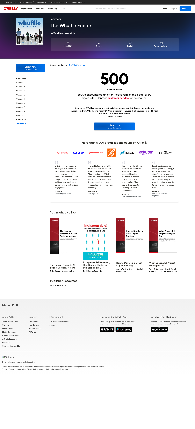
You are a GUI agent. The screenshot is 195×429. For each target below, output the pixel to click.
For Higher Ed (41, 2)
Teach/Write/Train (10, 321)
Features (40, 8)
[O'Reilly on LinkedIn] (13, 305)
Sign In (174, 8)
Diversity (5, 342)
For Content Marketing (74, 2)
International (56, 317)
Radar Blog (52, 8)
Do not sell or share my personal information (18, 362)
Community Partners (10, 335)
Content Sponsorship (11, 346)
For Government (26, 2)
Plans (165, 8)
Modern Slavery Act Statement (56, 369)
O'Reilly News (7, 328)
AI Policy (32, 332)
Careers (5, 325)
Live (63, 8)
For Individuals (56, 2)
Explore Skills (26, 8)
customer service (118, 98)
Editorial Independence (35, 369)
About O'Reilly (9, 317)
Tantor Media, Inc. (161, 46)
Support (33, 317)
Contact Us (33, 321)
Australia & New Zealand (59, 321)
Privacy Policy (34, 328)
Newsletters (34, 325)
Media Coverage (9, 332)
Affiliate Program (9, 339)
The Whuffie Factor (77, 65)
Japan (52, 325)
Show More (21, 123)
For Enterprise (10, 2)
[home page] (11, 8)
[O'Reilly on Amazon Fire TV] (159, 331)
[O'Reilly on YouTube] (17, 305)
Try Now (184, 8)
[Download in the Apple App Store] (107, 331)
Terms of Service (8, 369)
